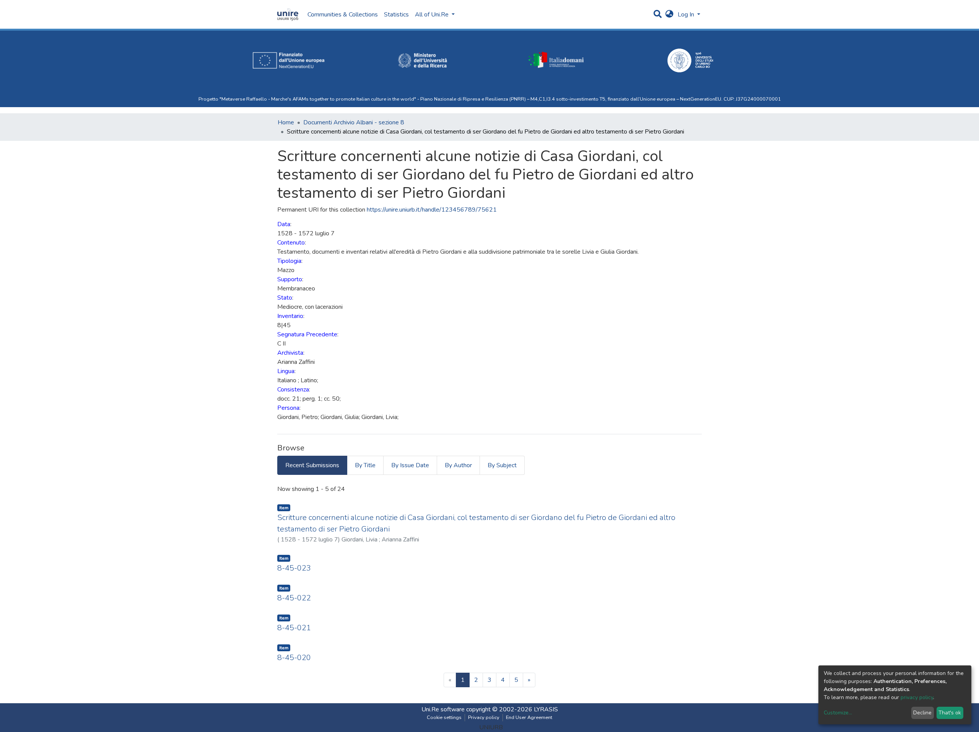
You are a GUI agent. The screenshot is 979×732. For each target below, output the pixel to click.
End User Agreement (529, 717)
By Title (365, 465)
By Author (458, 465)
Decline (922, 712)
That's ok (949, 712)
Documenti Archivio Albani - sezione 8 (353, 122)
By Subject (502, 465)
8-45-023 (294, 568)
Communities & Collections (342, 14)
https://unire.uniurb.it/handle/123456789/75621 (432, 209)
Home (286, 122)
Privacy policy (483, 717)
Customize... (838, 712)
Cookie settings (444, 717)
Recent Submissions (312, 465)
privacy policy (917, 697)
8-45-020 (294, 657)
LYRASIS (546, 709)
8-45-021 (294, 628)
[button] (669, 14)
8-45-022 (294, 598)
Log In (687, 14)
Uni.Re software (443, 709)
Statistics (396, 14)
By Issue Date (410, 465)
